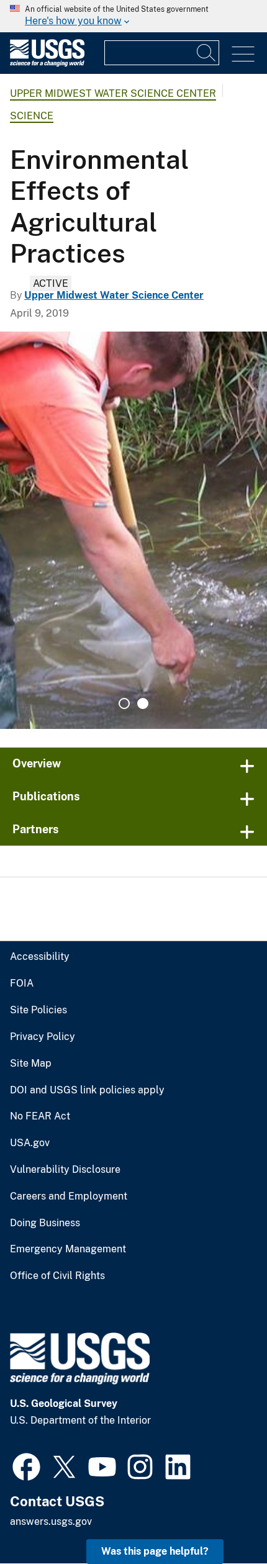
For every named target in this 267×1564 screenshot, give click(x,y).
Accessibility (40, 956)
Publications (46, 796)
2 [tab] (142, 703)
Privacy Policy (42, 1036)
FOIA (22, 983)
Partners (35, 829)
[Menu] (243, 54)
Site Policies (38, 1010)
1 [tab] (124, 703)
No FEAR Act (40, 1116)
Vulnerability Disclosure (65, 1169)
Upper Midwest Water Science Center (113, 93)
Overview (36, 763)
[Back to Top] (222, 1519)
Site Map (31, 1063)
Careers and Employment (68, 1196)
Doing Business (45, 1223)
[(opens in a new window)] (26, 1465)
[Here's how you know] (133, 16)
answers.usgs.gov (51, 1521)
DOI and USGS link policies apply (87, 1090)
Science (31, 116)
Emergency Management (68, 1249)
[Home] (47, 64)
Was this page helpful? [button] (155, 1551)
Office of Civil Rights (57, 1275)
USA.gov (30, 1143)
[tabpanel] (133, 530)
